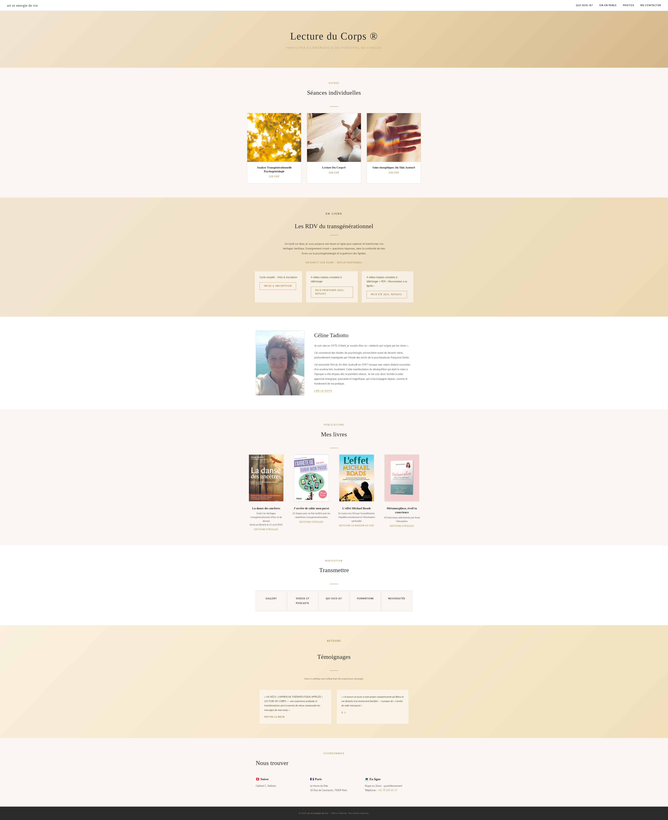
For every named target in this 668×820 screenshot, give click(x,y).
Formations (365, 599)
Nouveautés (396, 599)
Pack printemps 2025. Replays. (329, 292)
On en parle (608, 5)
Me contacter (650, 5)
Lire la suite (323, 391)
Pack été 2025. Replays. (387, 294)
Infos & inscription (278, 286)
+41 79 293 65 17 (387, 790)
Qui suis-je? (584, 5)
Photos (628, 5)
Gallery (271, 599)
